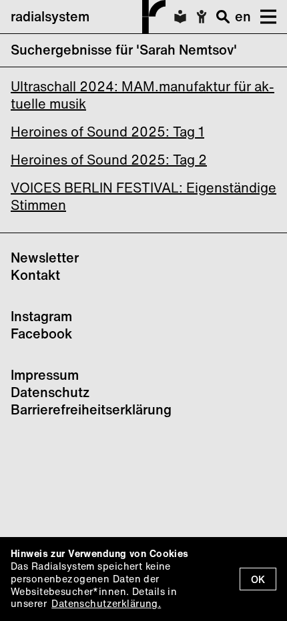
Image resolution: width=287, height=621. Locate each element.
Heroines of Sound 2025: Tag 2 (109, 159)
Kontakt (35, 275)
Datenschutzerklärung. (106, 603)
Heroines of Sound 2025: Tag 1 (107, 131)
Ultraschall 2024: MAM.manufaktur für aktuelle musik (142, 95)
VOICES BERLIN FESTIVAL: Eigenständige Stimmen (143, 196)
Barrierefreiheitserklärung (91, 409)
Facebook (41, 333)
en (243, 16)
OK (258, 579)
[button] (263, 16)
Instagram (41, 316)
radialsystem (50, 16)
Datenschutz (50, 392)
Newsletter (45, 257)
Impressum (45, 374)
